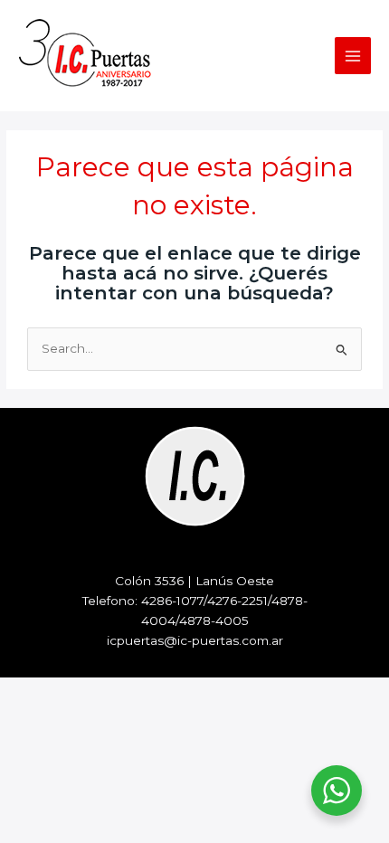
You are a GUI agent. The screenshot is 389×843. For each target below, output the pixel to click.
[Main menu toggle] (353, 55)
